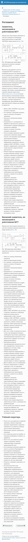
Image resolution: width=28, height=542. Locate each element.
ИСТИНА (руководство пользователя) (15, 2)
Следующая (20, 525)
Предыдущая (8, 525)
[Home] (2, 8)
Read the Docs (6, 539)
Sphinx (17, 536)
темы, (13, 537)
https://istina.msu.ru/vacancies (10, 94)
